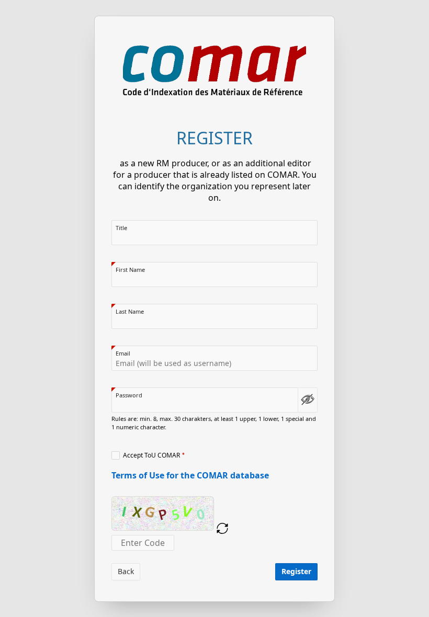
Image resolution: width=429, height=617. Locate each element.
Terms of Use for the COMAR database (190, 475)
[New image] (222, 528)
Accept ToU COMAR (151, 455)
